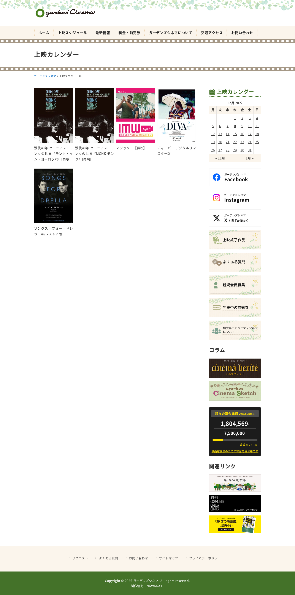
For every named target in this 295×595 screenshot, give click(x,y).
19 (213, 141)
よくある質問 (108, 558)
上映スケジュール (72, 32)
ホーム (43, 32)
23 (242, 141)
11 (257, 126)
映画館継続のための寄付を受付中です (235, 451)
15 (235, 134)
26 (213, 150)
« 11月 (220, 158)
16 (242, 134)
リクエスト (80, 558)
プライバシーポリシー (205, 558)
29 (235, 150)
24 (250, 141)
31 (250, 150)
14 (228, 134)
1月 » (250, 158)
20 (220, 141)
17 (250, 134)
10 (250, 126)
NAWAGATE (155, 586)
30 (242, 150)
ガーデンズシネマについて (170, 32)
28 (228, 150)
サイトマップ (168, 558)
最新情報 (102, 32)
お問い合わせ (242, 32)
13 (220, 134)
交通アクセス (212, 32)
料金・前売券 (129, 32)
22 (235, 141)
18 (257, 134)
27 (220, 150)
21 (228, 141)
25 (257, 141)
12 (213, 134)
